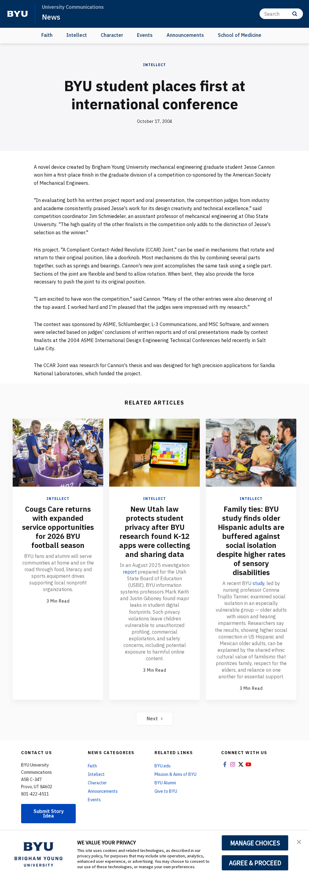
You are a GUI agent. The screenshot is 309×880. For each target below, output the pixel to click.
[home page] (17, 14)
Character (112, 35)
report (130, 572)
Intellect (76, 35)
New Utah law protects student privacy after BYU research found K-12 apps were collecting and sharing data (154, 531)
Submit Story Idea (48, 813)
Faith (47, 35)
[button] (299, 841)
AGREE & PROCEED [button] (255, 863)
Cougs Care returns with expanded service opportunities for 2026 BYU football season (58, 527)
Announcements (185, 35)
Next (152, 718)
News (51, 17)
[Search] (294, 13)
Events (145, 35)
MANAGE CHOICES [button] (255, 843)
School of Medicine (239, 35)
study (258, 583)
